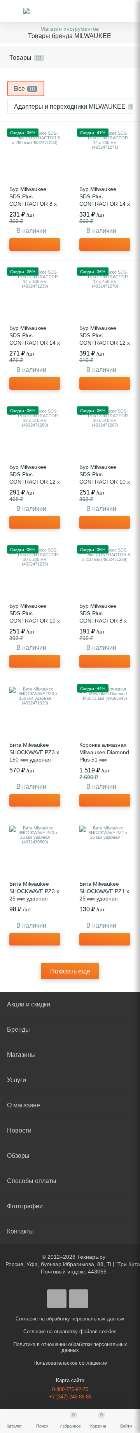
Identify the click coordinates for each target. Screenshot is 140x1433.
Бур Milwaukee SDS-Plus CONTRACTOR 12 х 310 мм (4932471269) (34, 482)
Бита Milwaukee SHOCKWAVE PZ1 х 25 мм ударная (104, 891)
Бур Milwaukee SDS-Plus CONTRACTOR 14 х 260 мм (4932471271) (104, 204)
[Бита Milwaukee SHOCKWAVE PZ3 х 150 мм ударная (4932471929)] (34, 712)
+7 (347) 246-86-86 (70, 1397)
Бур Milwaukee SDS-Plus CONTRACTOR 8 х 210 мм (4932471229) (103, 620)
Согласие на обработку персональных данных (70, 1319)
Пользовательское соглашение (70, 1363)
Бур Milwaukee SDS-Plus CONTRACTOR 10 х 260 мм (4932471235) (34, 620)
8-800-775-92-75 (70, 1389)
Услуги (16, 1080)
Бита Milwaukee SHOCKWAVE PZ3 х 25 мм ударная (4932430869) (34, 895)
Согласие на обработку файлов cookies (70, 1331)
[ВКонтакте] (56, 1298)
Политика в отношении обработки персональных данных (70, 1347)
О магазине (23, 1105)
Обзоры (18, 1155)
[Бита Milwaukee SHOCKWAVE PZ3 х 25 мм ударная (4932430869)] (34, 851)
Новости (19, 1130)
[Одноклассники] (78, 1298)
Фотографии (25, 1206)
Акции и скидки (28, 1004)
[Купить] (34, 244)
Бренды (18, 1029)
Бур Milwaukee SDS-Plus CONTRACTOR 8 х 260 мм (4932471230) (33, 204)
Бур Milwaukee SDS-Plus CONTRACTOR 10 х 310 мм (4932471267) (104, 482)
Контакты (20, 1231)
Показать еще (70, 971)
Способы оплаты (31, 1181)
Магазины (21, 1054)
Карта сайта (70, 1380)
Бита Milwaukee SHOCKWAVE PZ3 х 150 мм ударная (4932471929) (34, 756)
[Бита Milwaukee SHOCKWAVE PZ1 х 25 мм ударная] (104, 851)
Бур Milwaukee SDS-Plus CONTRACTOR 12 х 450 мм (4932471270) (104, 343)
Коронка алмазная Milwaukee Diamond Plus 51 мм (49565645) (104, 756)
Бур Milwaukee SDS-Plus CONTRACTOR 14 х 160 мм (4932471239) (34, 343)
